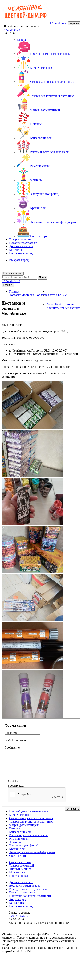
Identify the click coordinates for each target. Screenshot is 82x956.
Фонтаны (36, 180)
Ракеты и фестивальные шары (49, 151)
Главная (22, 39)
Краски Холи (38, 208)
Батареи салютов (41, 67)
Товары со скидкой (21, 865)
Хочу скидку (17, 899)
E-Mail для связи (15, 740)
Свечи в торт (38, 236)
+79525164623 (11, 29)
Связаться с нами (57, 295)
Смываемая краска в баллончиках (52, 81)
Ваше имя (11, 732)
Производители (19, 875)
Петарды (36, 123)
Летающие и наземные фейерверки (53, 222)
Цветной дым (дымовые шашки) (51, 53)
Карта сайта (17, 902)
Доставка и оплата (21, 246)
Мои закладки (18, 872)
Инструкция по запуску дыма (28, 889)
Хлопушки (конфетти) (44, 194)
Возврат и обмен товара (24, 885)
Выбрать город (19, 260)
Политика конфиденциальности (30, 895)
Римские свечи (40, 166)
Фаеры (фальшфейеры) (45, 109)
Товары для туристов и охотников (52, 95)
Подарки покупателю (23, 242)
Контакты (15, 249)
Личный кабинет (20, 869)
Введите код (16, 785)
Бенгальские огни (41, 137)
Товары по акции (20, 239)
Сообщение (12, 747)
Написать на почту (21, 253)
